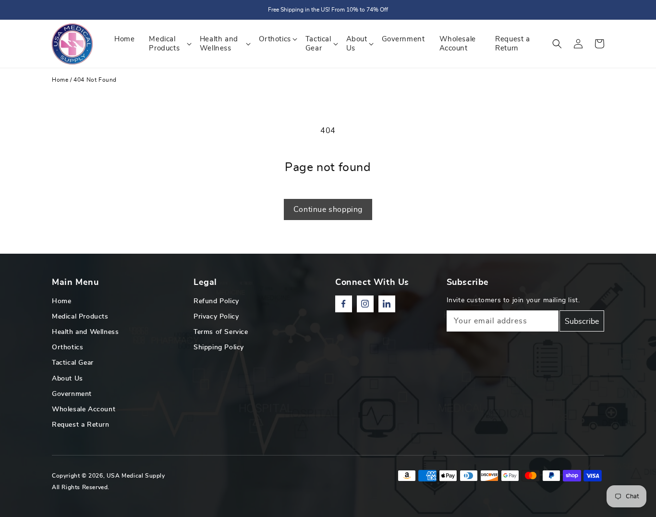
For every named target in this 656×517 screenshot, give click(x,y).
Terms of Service (221, 332)
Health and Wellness (85, 332)
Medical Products (80, 316)
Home (60, 80)
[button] (557, 43)
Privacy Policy (216, 316)
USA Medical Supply (136, 476)
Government (72, 394)
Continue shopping (328, 209)
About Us (67, 378)
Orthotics (67, 347)
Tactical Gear (73, 362)
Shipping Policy (219, 347)
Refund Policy (216, 301)
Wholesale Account (83, 409)
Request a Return (80, 424)
